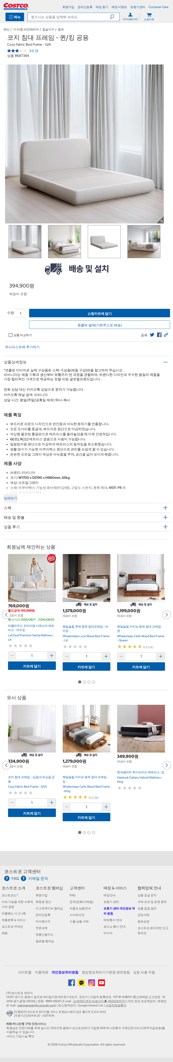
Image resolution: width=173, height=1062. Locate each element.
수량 (10, 313)
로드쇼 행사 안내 (115, 926)
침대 (61, 29)
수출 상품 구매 (79, 921)
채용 (5, 933)
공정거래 (143, 915)
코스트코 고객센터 (22, 871)
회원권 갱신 (43, 902)
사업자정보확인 (116, 1005)
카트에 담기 (32, 666)
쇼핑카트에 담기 (100, 313)
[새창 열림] (10, 1014)
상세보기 (10, 498)
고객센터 (77, 887)
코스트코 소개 (13, 887)
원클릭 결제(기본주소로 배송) (99, 325)
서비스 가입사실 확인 (20, 1036)
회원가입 (41, 895)
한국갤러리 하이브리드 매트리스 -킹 (140, 772)
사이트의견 (77, 915)
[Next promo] (167, 615)
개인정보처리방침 (64, 972)
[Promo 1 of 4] (79, 682)
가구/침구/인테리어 (26, 29)
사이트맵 (24, 972)
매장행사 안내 (113, 920)
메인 (6, 29)
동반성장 (143, 921)
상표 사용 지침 (144, 972)
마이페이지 (43, 921)
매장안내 (109, 895)
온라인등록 (43, 915)
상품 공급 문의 (147, 895)
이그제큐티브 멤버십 (49, 908)
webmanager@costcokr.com (36, 1005)
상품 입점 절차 (147, 908)
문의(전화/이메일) (81, 902)
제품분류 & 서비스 (14, 920)
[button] (114, 17)
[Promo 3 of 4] (89, 682)
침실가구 (48, 29)
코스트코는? (10, 895)
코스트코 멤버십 (49, 887)
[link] (152, 335)
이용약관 (41, 972)
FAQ (72, 895)
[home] (16, 6)
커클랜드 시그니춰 (14, 913)
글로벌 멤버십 (45, 941)
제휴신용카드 (44, 934)
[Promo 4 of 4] (93, 682)
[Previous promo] (6, 615)
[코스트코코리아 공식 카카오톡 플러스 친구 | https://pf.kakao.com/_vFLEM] (81, 984)
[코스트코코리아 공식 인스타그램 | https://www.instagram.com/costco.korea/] (92, 984)
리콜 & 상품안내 (80, 908)
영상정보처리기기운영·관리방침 (106, 972)
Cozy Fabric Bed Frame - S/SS (27, 786)
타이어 (108, 933)
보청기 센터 (111, 902)
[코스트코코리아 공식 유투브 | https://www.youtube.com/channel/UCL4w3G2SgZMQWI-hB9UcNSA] (101, 984)
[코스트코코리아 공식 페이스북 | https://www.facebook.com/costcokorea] (72, 984)
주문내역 (41, 928)
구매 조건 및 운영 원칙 (152, 902)
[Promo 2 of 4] (84, 682)
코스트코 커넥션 (12, 926)
